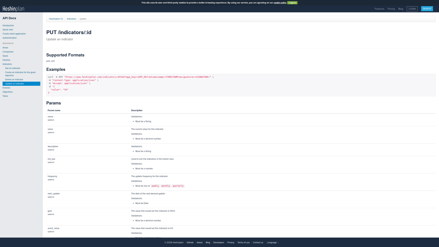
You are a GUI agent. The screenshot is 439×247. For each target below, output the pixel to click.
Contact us (258, 242)
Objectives (8, 92)
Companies (8, 51)
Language (272, 242)
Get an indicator (12, 68)
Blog (400, 8)
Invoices (6, 87)
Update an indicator (14, 83)
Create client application (14, 33)
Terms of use (244, 242)
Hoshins (6, 60)
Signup (427, 8)
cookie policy (280, 2)
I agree (292, 2)
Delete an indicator (14, 79)
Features (379, 8)
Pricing (391, 8)
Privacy (230, 242)
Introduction (8, 25)
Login (412, 8)
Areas (5, 47)
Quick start (8, 29)
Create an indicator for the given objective (20, 74)
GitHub (190, 242)
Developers (218, 242)
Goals (5, 56)
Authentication (10, 38)
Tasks (5, 96)
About (200, 242)
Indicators (7, 64)
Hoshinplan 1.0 (56, 18)
